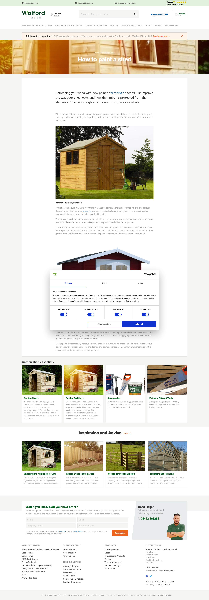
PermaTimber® (29, 562)
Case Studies (27, 552)
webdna (169, 595)
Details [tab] (105, 283)
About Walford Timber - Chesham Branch (40, 549)
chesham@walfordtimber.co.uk (160, 570)
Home (96, 52)
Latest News (27, 556)
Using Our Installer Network (35, 568)
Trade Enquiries (70, 549)
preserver (117, 93)
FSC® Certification (30, 559)
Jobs (24, 574)
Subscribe (120, 532)
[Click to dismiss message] (182, 36)
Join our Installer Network (33, 571)
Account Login (69, 552)
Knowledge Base (29, 578)
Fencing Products (32, 25)
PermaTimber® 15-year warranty (37, 565)
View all (127, 433)
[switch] (90, 314)
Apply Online (69, 556)
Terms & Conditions (72, 569)
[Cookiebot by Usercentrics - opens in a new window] (145, 275)
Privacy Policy (62, 531)
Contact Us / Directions (73, 579)
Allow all (139, 324)
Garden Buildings (132, 25)
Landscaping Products (68, 25)
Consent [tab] (68, 283)
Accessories (172, 25)
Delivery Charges (71, 566)
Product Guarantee (72, 582)
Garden (114, 25)
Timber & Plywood (96, 25)
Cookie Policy (77, 531)
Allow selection (104, 324)
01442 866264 (150, 518)
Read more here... (161, 36)
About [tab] (140, 283)
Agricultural (154, 25)
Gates (49, 25)
